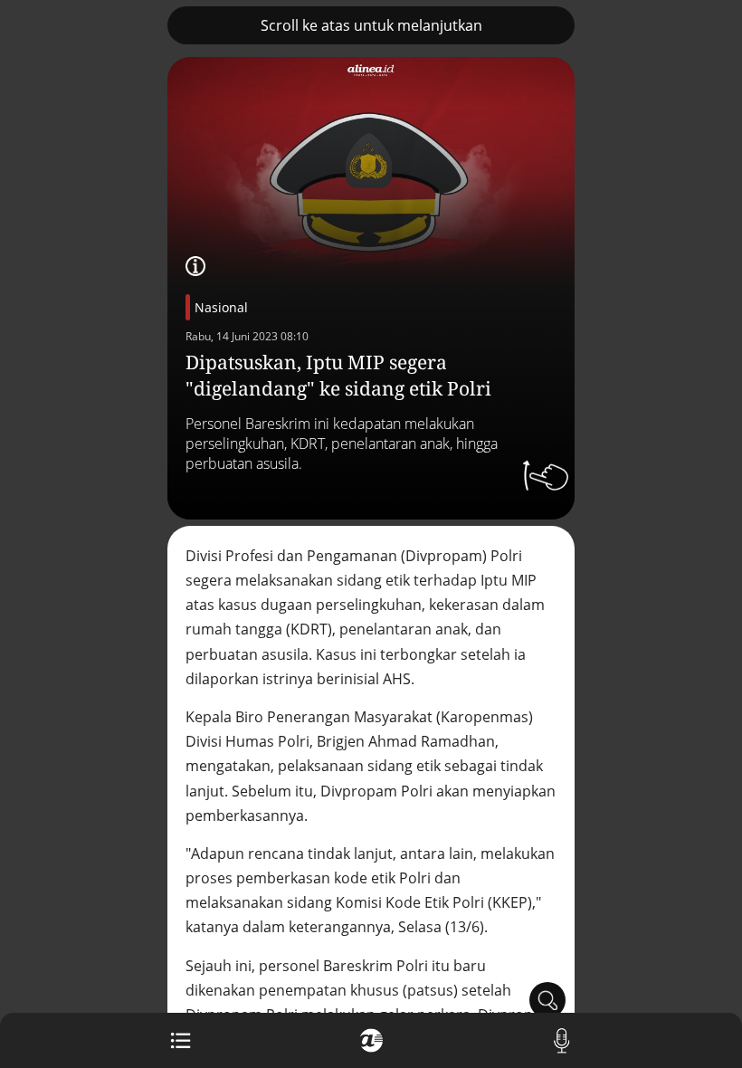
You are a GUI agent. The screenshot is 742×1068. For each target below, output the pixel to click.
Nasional (221, 307)
